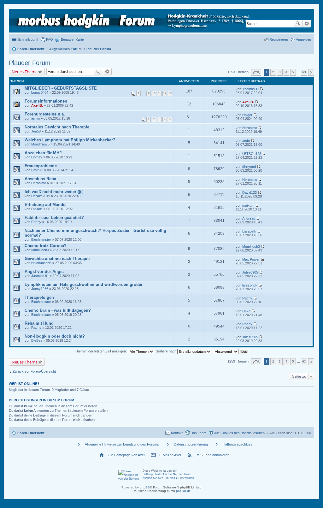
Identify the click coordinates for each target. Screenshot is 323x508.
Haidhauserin (41, 263)
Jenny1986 (39, 289)
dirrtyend (249, 166)
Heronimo (249, 128)
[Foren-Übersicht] (131, 20)
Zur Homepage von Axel (126, 455)
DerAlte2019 (40, 196)
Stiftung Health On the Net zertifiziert (167, 474)
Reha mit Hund (39, 323)
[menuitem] (69, 39)
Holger (247, 115)
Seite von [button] (256, 72)
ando (246, 141)
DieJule (37, 209)
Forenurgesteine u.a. (45, 114)
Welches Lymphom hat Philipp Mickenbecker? (70, 140)
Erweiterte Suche (306, 23)
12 (164, 93)
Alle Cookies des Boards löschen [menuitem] (239, 433)
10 (154, 93)
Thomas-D (250, 89)
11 (159, 93)
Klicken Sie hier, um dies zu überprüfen (168, 478)
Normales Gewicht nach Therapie (57, 127)
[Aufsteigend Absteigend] (226, 351)
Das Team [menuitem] (198, 433)
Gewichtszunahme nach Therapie (57, 258)
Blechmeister (41, 239)
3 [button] (280, 72)
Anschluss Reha (40, 178)
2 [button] (273, 72)
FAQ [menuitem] (49, 39)
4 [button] (286, 72)
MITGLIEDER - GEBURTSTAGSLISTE (61, 88)
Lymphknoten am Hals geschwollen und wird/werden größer (84, 284)
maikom (248, 205)
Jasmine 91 (40, 276)
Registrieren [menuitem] (278, 39)
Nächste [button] (311, 72)
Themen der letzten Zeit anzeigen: (101, 351)
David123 (249, 192)
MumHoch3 (40, 250)
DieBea (36, 340)
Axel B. (37, 105)
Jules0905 (250, 272)
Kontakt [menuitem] (177, 433)
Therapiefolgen (39, 297)
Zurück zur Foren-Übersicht (34, 371)
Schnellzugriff (28, 39)
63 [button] (304, 72)
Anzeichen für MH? (43, 153)
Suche (297, 23)
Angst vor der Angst (44, 271)
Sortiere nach (166, 351)
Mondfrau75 (40, 144)
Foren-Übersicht (30, 433)
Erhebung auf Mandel (46, 204)
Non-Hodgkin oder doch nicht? (55, 336)
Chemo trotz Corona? (46, 245)
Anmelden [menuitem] (303, 39)
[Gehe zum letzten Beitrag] (261, 89)
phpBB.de (183, 491)
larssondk (249, 285)
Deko (246, 311)
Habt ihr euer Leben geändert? (54, 217)
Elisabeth (249, 231)
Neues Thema (25, 71)
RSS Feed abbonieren (212, 455)
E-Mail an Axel (170, 455)
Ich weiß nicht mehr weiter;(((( (54, 191)
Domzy (36, 157)
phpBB (145, 487)
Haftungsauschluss (237, 444)
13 (170, 93)
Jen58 (36, 131)
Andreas (248, 218)
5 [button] (293, 72)
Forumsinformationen (46, 101)
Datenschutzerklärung (191, 444)
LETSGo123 (251, 154)
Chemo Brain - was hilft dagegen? (58, 310)
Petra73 (37, 170)
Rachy (36, 222)
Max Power (251, 259)
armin (35, 118)
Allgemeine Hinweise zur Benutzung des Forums (122, 444)
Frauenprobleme (41, 165)
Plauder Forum (29, 62)
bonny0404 (39, 92)
